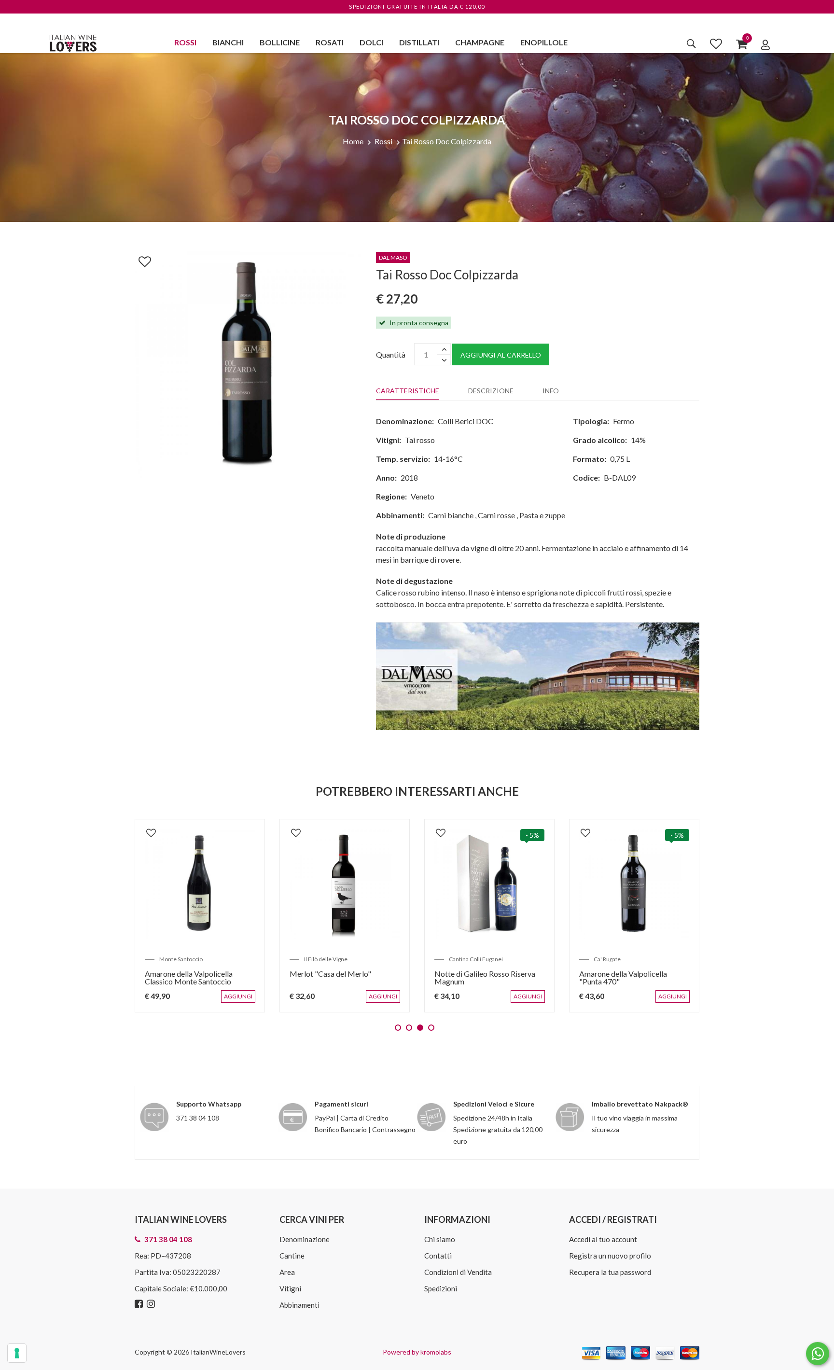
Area (287, 1272)
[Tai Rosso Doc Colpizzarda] (248, 363)
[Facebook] (140, 1304)
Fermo (623, 421)
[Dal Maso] (537, 675)
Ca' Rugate (607, 959)
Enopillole (544, 42)
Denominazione (304, 1239)
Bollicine (280, 42)
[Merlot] (345, 884)
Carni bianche (450, 515)
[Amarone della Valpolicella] (634, 884)
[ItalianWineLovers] (73, 41)
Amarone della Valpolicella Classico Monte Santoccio (189, 977)
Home (353, 141)
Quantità (390, 354)
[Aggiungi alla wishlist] (140, 259)
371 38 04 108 (197, 1118)
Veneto (422, 496)
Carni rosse (496, 515)
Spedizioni (440, 1288)
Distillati (419, 42)
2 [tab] (409, 1027)
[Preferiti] (716, 43)
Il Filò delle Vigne (326, 959)
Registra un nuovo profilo (610, 1255)
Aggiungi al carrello (500, 355)
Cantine (292, 1255)
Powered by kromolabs (417, 1352)
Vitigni (290, 1288)
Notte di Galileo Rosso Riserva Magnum (484, 977)
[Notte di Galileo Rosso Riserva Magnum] (489, 884)
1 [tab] (398, 1027)
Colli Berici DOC (465, 421)
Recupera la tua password (610, 1272)
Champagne (479, 42)
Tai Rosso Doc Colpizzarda (446, 141)
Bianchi (228, 42)
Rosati (330, 42)
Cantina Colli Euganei (476, 959)
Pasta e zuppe (542, 515)
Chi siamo (439, 1239)
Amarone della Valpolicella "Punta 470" (623, 977)
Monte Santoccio (181, 959)
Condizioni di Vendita (458, 1272)
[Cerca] (691, 43)
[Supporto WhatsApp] (817, 1355)
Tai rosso (420, 439)
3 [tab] (420, 1027)
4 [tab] (431, 1027)
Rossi (185, 42)
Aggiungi (240, 1001)
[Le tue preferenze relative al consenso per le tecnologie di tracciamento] (17, 1353)
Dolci (371, 42)
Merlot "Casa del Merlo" (330, 973)
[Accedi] (765, 44)
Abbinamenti (299, 1305)
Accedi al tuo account (603, 1239)
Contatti (438, 1255)
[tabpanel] (199, 915)
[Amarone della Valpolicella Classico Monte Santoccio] (200, 884)
